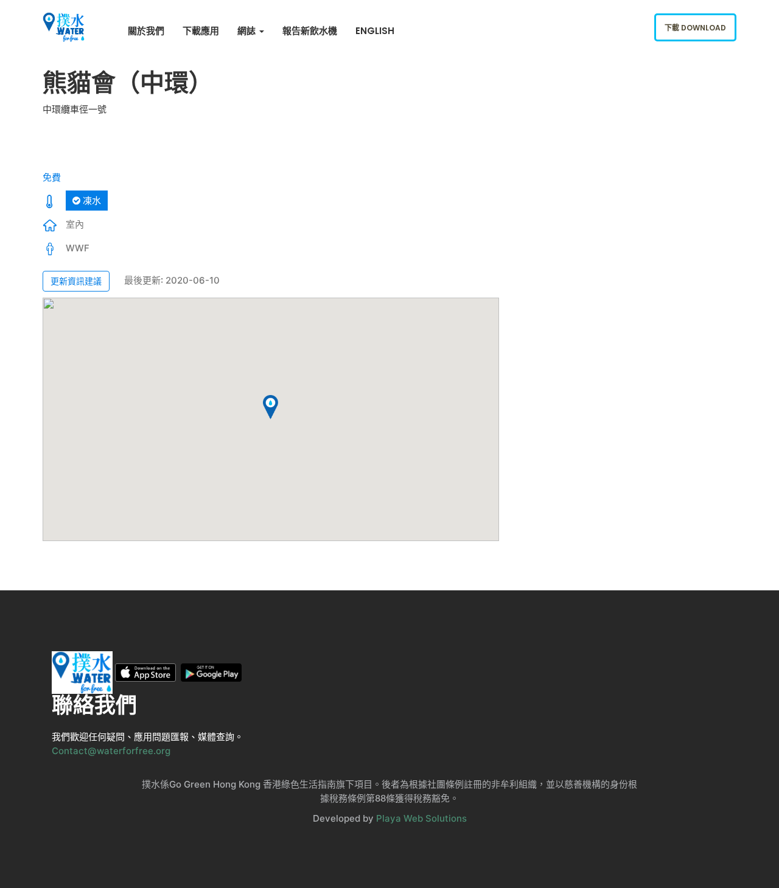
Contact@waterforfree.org (111, 751)
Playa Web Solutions (421, 818)
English (374, 30)
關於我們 (146, 30)
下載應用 (201, 30)
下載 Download (695, 28)
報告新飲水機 (309, 30)
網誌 (247, 30)
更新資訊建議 (76, 281)
